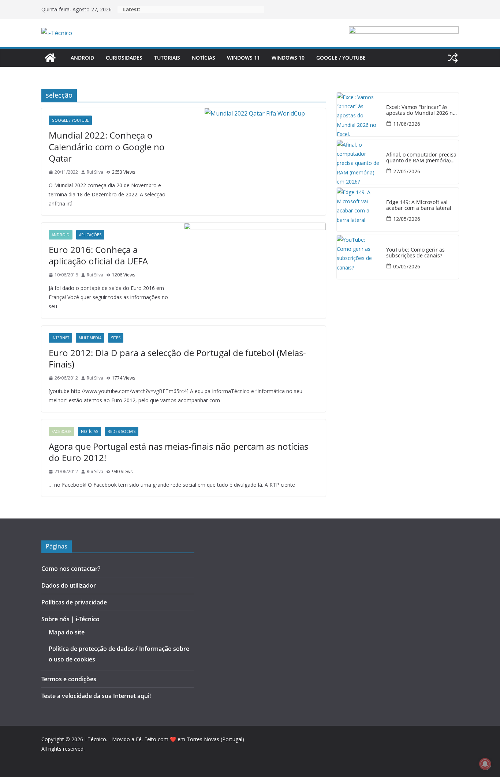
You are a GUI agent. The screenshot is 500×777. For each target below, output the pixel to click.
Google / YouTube (341, 57)
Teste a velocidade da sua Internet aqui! (96, 696)
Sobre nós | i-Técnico (70, 619)
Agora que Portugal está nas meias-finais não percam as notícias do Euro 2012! (178, 452)
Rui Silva (95, 172)
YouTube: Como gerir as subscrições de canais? (415, 253)
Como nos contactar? (70, 569)
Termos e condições (68, 679)
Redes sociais (121, 431)
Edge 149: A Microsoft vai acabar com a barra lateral (418, 205)
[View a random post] (453, 58)
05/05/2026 (406, 266)
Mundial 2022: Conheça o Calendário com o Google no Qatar (107, 146)
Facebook (61, 431)
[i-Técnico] (50, 58)
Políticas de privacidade (74, 602)
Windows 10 (288, 57)
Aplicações (90, 234)
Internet (60, 337)
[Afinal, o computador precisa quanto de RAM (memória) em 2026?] (359, 162)
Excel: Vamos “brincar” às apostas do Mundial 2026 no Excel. (421, 110)
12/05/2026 (406, 218)
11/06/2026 (406, 123)
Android (82, 57)
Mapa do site (67, 632)
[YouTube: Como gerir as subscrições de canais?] (359, 257)
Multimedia (90, 337)
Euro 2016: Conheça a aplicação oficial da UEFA (98, 255)
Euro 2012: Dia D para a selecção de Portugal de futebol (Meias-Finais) (177, 358)
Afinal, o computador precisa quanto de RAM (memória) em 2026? (421, 158)
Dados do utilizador (68, 585)
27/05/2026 (406, 171)
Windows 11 (243, 57)
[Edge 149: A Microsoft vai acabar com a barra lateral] (359, 209)
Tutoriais (167, 57)
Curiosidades (124, 57)
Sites (115, 337)
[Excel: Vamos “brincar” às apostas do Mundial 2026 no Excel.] (359, 114)
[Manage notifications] (485, 764)
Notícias (203, 57)
